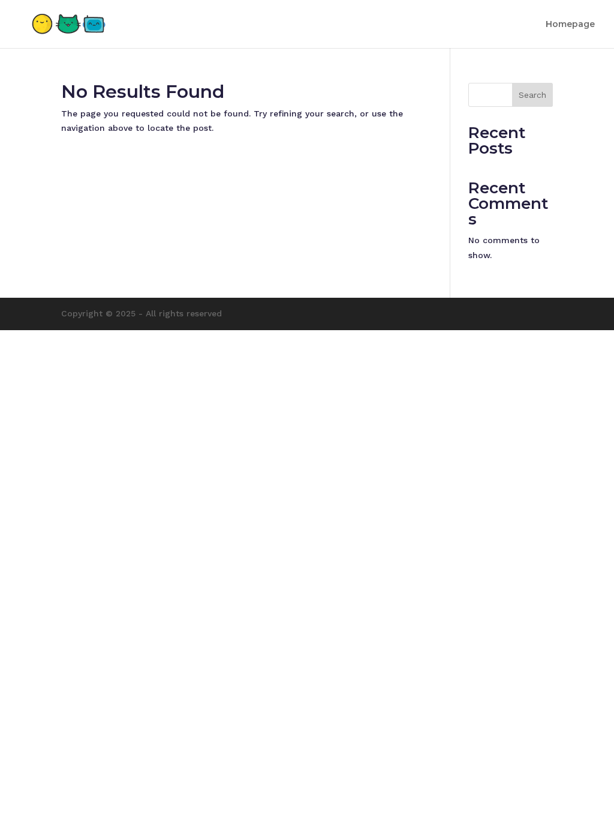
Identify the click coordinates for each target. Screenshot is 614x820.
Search (532, 95)
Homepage (570, 24)
